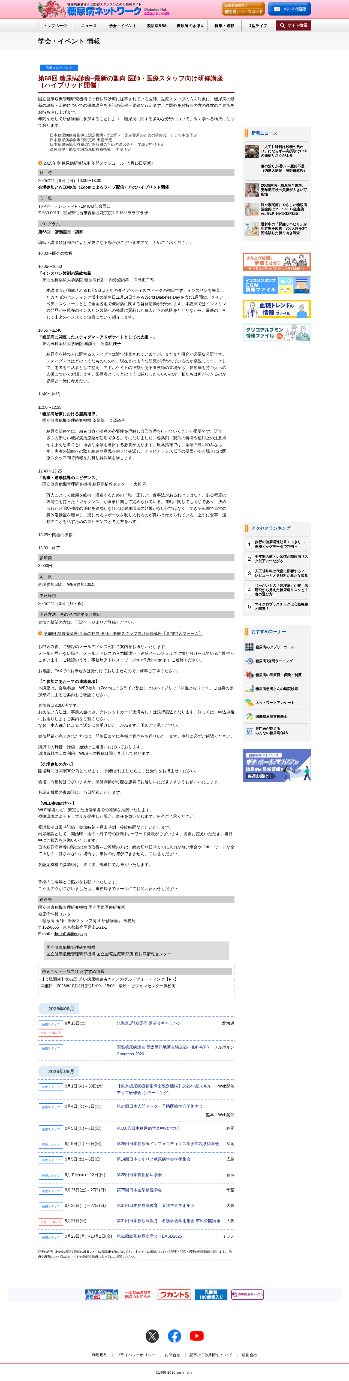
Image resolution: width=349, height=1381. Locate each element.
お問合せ (172, 1355)
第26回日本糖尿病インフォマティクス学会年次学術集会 (168, 1143)
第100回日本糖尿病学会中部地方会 (148, 1128)
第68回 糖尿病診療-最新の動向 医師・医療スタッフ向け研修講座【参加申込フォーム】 (123, 633)
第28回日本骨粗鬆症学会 (139, 1174)
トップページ (55, 25)
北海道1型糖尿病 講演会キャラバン (149, 1023)
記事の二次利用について (211, 1355)
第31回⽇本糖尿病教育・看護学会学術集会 (156, 1205)
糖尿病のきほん (190, 25)
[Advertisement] (277, 434)
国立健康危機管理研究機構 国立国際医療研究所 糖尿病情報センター (108, 954)
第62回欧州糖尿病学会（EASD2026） (151, 1236)
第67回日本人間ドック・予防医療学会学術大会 (160, 1106)
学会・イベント (123, 25)
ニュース (89, 25)
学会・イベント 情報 (69, 41)
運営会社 (249, 1355)
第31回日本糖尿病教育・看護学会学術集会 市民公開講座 (168, 1220)
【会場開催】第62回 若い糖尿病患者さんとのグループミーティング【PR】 (110, 979)
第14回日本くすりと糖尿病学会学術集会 (154, 1159)
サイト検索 (297, 25)
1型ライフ (258, 25)
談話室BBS (157, 25)
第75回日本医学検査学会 (139, 1190)
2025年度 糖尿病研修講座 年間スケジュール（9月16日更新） (99, 163)
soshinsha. (184, 1372)
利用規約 (99, 1355)
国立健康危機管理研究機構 (70, 947)
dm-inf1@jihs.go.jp (149, 660)
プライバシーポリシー (136, 1355)
